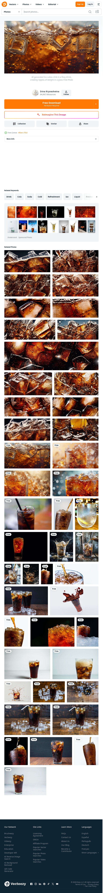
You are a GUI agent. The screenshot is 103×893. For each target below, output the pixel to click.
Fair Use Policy (88, 885)
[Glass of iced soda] (25, 780)
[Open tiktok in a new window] (48, 883)
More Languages (87, 852)
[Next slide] (92, 195)
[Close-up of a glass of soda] (75, 663)
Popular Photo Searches (38, 855)
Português (84, 840)
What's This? (22, 133)
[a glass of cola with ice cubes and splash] (17, 690)
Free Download (51, 104)
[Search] (90, 11)
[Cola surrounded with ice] (49, 690)
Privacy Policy (91, 883)
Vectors (12, 4)
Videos (39, 4)
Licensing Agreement (37, 833)
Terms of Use (78, 883)
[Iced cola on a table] (27, 718)
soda (29, 195)
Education (8, 848)
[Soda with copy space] (51, 750)
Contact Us (65, 836)
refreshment (54, 195)
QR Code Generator (8, 869)
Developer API (10, 851)
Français (83, 848)
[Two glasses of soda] (26, 599)
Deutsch (83, 844)
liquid (77, 195)
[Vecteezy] (4, 4)
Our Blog (64, 844)
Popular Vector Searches (39, 849)
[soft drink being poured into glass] (86, 513)
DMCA (35, 838)
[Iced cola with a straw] (75, 718)
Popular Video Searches (38, 861)
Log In (90, 4)
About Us (64, 840)
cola (19, 195)
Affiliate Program (36, 843)
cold (40, 195)
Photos (26, 4)
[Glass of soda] (27, 663)
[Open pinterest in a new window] (44, 883)
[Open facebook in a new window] (31, 883)
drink (9, 195)
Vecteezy (8, 836)
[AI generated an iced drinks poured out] (61, 545)
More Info (10, 138)
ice (67, 195)
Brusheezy (9, 832)
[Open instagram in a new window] (36, 883)
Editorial (52, 4)
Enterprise (9, 844)
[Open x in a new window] (53, 883)
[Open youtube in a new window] (57, 883)
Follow (66, 94)
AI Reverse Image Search (10, 856)
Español (83, 836)
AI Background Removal (11, 862)
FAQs (62, 832)
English (83, 832)
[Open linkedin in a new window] (40, 883)
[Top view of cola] (82, 690)
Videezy (7, 840)
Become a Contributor (65, 849)
